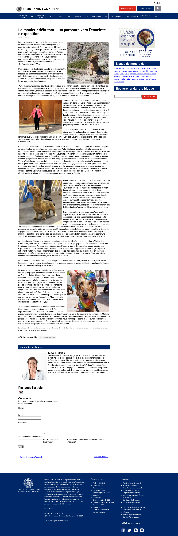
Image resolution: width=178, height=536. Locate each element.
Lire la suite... (48, 508)
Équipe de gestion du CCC (101, 500)
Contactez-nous (145, 8)
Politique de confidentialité (132, 483)
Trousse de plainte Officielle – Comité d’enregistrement (132, 516)
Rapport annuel (98, 488)
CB (121, 71)
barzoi (124, 68)
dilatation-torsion (119, 81)
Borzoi (139, 68)
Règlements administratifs (131, 493)
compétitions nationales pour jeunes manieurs (127, 76)
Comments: (23, 422)
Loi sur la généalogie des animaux (134, 507)
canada (146, 68)
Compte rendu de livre (147, 76)
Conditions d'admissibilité (131, 500)
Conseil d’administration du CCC (103, 502)
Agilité (116, 68)
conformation (47, 337)
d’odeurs (141, 79)
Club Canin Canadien (67, 9)
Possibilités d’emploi (99, 490)
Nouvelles (96, 495)
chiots (151, 71)
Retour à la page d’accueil (31, 457)
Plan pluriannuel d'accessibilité (133, 488)
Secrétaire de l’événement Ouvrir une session (101, 511)
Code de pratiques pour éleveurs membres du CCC (133, 496)
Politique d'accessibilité (130, 485)
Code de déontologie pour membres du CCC (132, 503)
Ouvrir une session (127, 8)
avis (120, 68)
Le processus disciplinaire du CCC (134, 510)
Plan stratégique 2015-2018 (101, 493)
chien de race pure (133, 71)
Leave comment (25, 404)
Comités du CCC (98, 505)
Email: (20, 415)
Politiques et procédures (131, 490)
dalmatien (148, 79)
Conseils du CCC (98, 507)
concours (117, 79)
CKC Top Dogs (124, 74)
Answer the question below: (30, 437)
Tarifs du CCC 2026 (99, 483)
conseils (135, 79)
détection (153, 79)
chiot (147, 71)
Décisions (126, 512)
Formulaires (97, 498)
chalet (125, 71)
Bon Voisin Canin (132, 68)
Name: (21, 408)
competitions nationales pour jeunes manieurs (143, 73)
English (157, 3)
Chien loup (142, 71)
